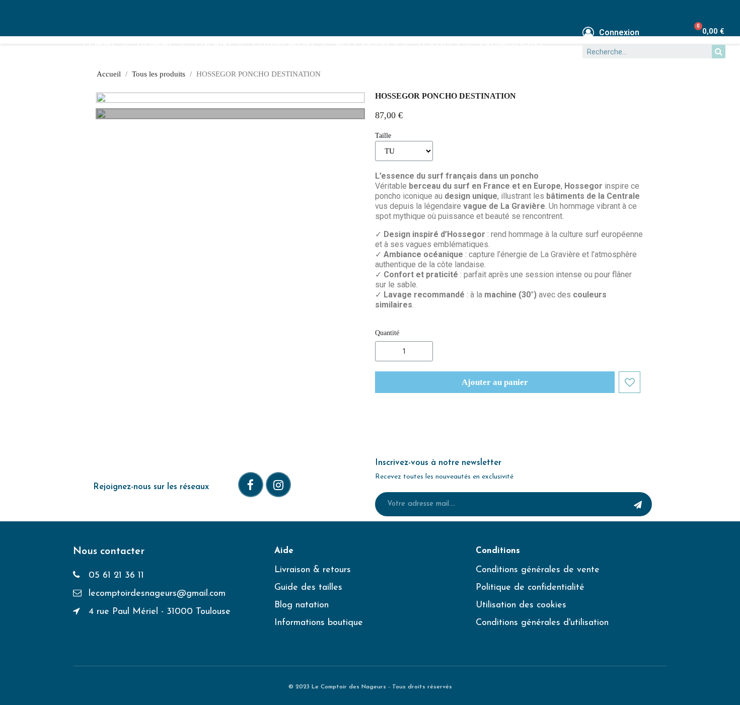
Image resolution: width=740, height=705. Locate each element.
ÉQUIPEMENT (284, 44)
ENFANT (213, 44)
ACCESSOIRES (366, 44)
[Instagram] (278, 484)
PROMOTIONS (511, 44)
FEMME (100, 44)
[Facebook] (250, 484)
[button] (495, 382)
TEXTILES (438, 44)
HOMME (156, 44)
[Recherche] (718, 51)
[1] (638, 504)
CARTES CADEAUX (124, 67)
